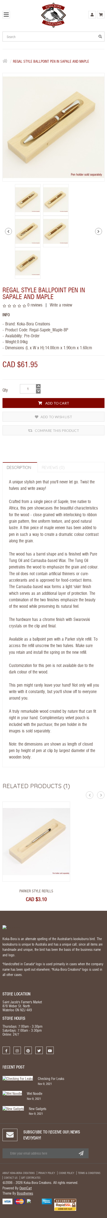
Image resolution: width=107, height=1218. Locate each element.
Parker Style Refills (36, 890)
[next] (98, 231)
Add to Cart (57, 403)
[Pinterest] (28, 1050)
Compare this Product (56, 430)
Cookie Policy (66, 1173)
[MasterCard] (20, 1200)
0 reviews (35, 304)
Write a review (60, 304)
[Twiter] (39, 1050)
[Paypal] (33, 1200)
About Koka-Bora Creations (18, 1173)
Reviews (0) (53, 467)
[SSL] (65, 1204)
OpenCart (25, 1187)
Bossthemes (25, 1193)
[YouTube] (50, 1050)
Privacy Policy (46, 1173)
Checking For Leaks (51, 1078)
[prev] (8, 231)
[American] (47, 1200)
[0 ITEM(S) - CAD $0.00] (101, 14)
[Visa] (7, 1200)
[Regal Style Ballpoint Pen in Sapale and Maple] (28, 199)
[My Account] (92, 14)
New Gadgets (37, 1108)
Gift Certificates (30, 1177)
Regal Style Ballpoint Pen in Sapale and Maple (51, 61)
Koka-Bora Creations (33, 323)
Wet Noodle (34, 1093)
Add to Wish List (56, 417)
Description (19, 467)
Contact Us (10, 1177)
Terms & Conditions (89, 1173)
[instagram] (17, 1050)
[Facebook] (6, 1050)
